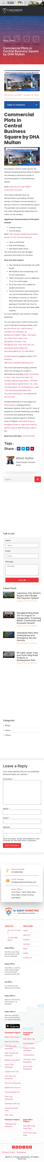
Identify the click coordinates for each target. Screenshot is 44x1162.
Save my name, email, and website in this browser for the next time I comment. (21, 839)
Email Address (17, 879)
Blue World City (13, 328)
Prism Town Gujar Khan (15, 377)
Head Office (16, 889)
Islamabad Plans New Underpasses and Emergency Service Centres (27, 637)
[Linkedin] (27, 1147)
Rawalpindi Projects (12, 424)
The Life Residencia (25, 387)
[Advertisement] (22, 508)
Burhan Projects (10, 428)
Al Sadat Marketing (11, 356)
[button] (40, 11)
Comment (8, 779)
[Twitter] (16, 1147)
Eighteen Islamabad (20, 380)
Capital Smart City (25, 384)
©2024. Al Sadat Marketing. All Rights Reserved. (22, 1158)
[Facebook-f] (13, 1147)
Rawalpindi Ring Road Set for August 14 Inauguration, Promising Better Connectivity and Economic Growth (29, 618)
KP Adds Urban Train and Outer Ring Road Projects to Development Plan (27, 657)
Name (8, 540)
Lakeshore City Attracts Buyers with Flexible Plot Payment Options (29, 595)
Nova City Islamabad (25, 351)
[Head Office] (8, 893)
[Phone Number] (8, 870)
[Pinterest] (30, 1147)
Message (9, 562)
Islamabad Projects (26, 421)
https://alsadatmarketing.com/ (21, 363)
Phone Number (18, 869)
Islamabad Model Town (17, 393)
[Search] (37, 479)
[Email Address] (8, 880)
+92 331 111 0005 (28, 436)
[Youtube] (20, 1147)
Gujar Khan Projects (29, 424)
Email (7, 551)
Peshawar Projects (28, 428)
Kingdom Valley (20, 335)
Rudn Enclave (26, 328)
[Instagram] (23, 1147)
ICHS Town (18, 345)
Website (6, 827)
